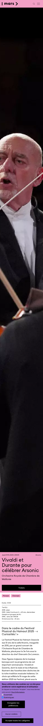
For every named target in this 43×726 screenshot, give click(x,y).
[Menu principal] (38, 4)
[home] (10, 3)
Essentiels (8, 694)
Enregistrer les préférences (13, 704)
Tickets (21, 588)
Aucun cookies (11, 714)
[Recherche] (34, 4)
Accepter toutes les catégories (17, 721)
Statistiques (9, 697)
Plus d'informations (18, 692)
